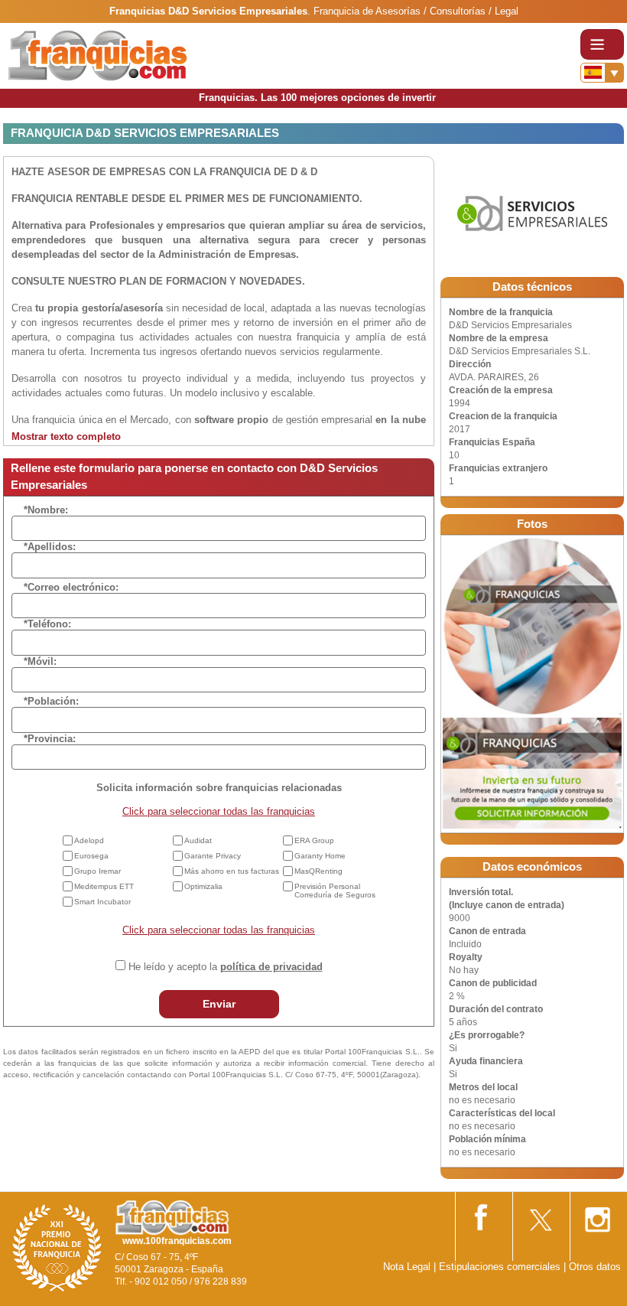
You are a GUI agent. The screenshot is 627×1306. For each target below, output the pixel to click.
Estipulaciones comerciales (501, 1266)
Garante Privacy (212, 856)
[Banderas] (602, 73)
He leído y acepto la (225, 966)
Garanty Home (320, 856)
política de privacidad (271, 966)
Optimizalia (203, 886)
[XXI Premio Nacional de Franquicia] (57, 1247)
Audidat (198, 840)
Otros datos (595, 1266)
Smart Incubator (102, 901)
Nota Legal (406, 1266)
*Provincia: (50, 738)
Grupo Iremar (97, 871)
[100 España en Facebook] (482, 1214)
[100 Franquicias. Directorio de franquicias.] (98, 54)
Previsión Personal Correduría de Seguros (334, 890)
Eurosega (91, 856)
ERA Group (314, 840)
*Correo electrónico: (71, 587)
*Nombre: (46, 510)
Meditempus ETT (104, 886)
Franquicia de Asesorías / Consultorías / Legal (416, 11)
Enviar (219, 1004)
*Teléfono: (47, 624)
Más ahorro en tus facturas (231, 871)
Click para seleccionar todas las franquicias (218, 811)
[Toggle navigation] (602, 44)
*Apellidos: (50, 546)
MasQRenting (318, 871)
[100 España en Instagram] (597, 1215)
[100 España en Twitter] (540, 1215)
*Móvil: (40, 661)
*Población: (51, 701)
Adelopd (89, 840)
